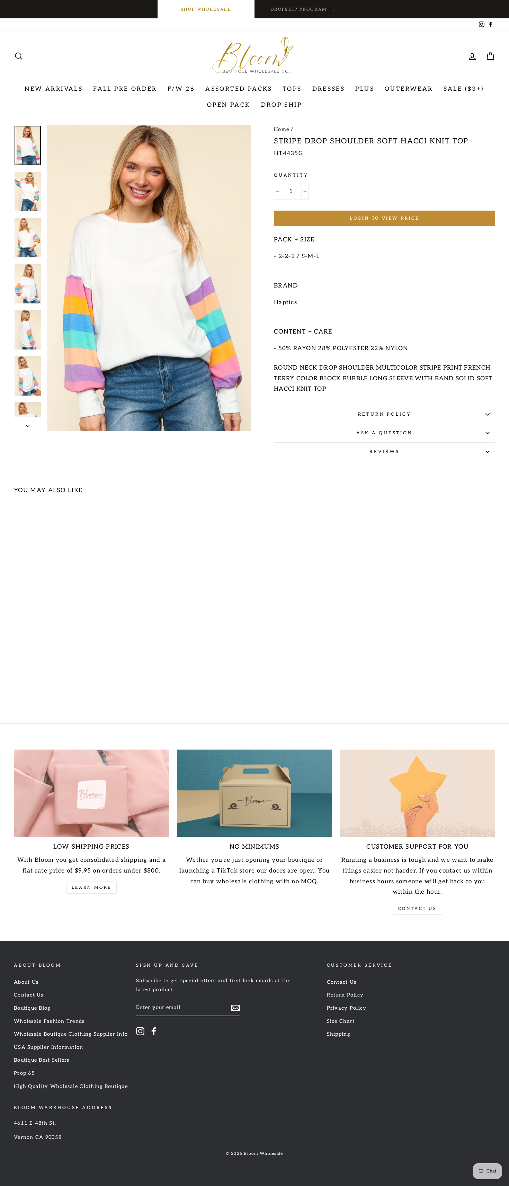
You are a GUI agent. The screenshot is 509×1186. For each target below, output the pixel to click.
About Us (26, 982)
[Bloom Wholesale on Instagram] (140, 1031)
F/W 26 (181, 89)
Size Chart (341, 1021)
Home (281, 129)
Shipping (338, 1034)
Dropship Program (303, 9)
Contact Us (417, 908)
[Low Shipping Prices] (91, 793)
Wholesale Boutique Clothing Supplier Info (71, 1034)
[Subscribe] (235, 1007)
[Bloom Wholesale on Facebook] (154, 1031)
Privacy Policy (347, 1008)
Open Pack (229, 104)
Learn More (91, 887)
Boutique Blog (32, 1008)
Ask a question (384, 433)
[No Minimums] (254, 793)
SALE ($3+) (464, 89)
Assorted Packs (239, 89)
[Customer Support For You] (417, 793)
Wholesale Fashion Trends (49, 1021)
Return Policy (384, 414)
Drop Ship (281, 104)
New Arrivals (54, 89)
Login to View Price (384, 218)
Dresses (328, 89)
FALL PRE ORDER (125, 89)
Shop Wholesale (206, 9)
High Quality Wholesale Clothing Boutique (71, 1086)
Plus (364, 89)
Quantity (291, 175)
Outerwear (409, 89)
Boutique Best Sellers (42, 1060)
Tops (292, 89)
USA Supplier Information (48, 1047)
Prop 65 (24, 1073)
